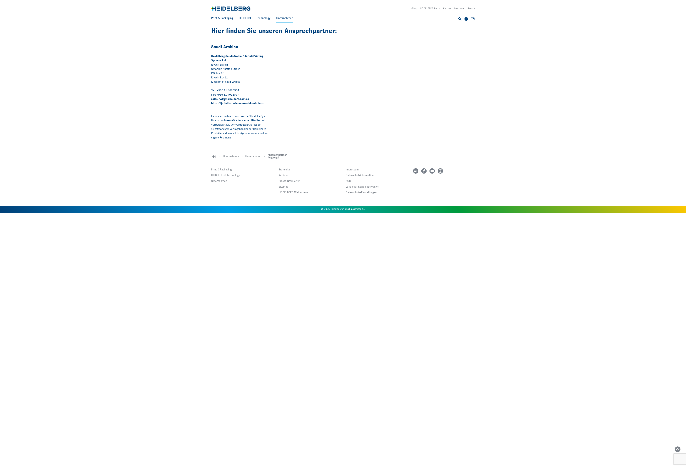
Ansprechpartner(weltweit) (277, 157)
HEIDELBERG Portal (430, 8)
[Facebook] (424, 171)
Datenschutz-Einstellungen (361, 192)
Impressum (352, 169)
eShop (414, 8)
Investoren (459, 8)
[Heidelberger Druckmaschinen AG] (230, 8)
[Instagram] (440, 171)
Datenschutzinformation (360, 175)
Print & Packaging (222, 18)
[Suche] (460, 19)
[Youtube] (432, 171)
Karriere (447, 8)
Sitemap (283, 186)
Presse (471, 8)
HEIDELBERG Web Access (293, 192)
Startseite (284, 169)
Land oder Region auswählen (362, 186)
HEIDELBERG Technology (254, 18)
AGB (348, 181)
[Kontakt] (473, 19)
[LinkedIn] (415, 171)
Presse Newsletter (289, 181)
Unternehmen (284, 18)
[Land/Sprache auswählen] (466, 19)
